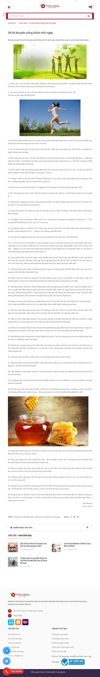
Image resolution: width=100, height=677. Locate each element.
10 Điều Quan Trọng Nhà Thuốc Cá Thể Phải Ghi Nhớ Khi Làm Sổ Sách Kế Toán (33, 560)
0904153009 (17, 616)
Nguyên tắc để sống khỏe (24, 517)
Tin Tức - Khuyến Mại (20, 535)
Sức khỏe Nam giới (15, 639)
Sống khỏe (39, 517)
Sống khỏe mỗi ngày (52, 517)
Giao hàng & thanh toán (60, 639)
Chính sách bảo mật (59, 651)
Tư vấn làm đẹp (13, 647)
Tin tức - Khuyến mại (15, 656)
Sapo (68, 672)
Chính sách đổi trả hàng (60, 643)
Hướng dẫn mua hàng (15, 651)
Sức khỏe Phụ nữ (14, 634)
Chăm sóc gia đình (14, 643)
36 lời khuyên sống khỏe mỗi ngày (30, 32)
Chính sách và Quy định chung (63, 647)
